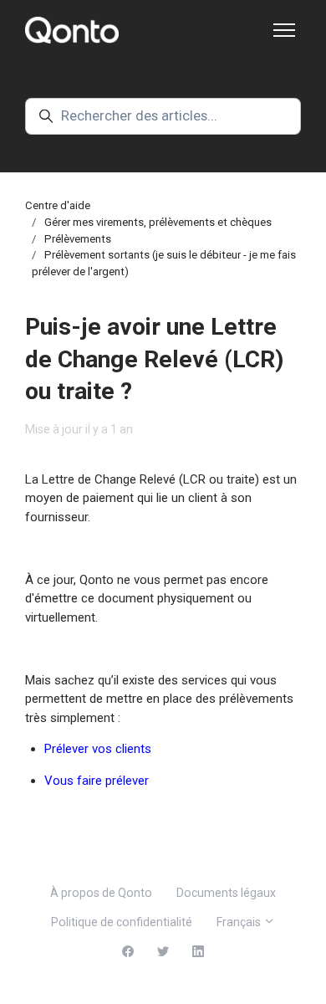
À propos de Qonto (101, 892)
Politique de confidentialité (121, 922)
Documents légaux (226, 892)
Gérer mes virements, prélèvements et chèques (158, 222)
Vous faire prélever (96, 780)
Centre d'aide (57, 205)
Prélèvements (77, 239)
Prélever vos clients (97, 748)
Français (239, 922)
